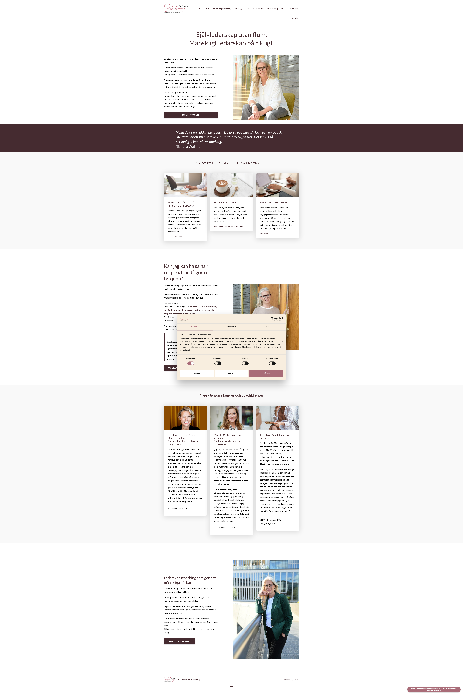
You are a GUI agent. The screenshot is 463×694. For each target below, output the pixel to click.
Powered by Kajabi (290, 679)
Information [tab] (231, 327)
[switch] (217, 363)
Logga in (294, 18)
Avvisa (197, 373)
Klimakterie (258, 8)
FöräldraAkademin (289, 8)
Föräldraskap (272, 8)
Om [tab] (267, 327)
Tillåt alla (266, 373)
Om (198, 8)
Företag (238, 8)
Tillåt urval (231, 373)
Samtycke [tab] (195, 327)
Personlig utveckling (222, 8)
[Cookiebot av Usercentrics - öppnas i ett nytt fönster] (272, 319)
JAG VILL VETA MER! (191, 115)
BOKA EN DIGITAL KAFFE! (179, 641)
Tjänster (206, 8)
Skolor (247, 8)
